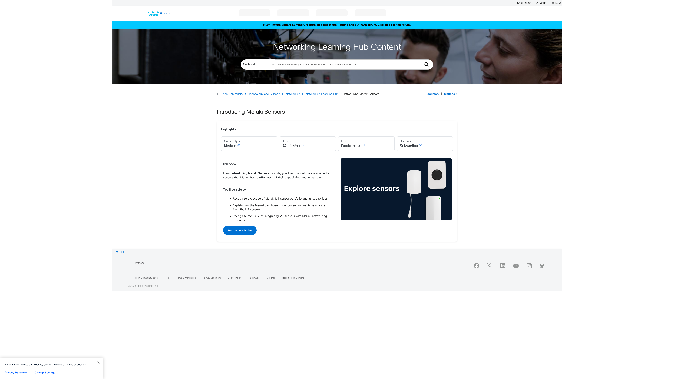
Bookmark (432, 94)
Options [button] (449, 94)
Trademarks (254, 278)
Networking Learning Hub (322, 94)
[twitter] (489, 265)
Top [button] (121, 252)
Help (167, 278)
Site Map (271, 278)
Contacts (139, 263)
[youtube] (516, 265)
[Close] (98, 362)
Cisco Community (231, 94)
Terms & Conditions (186, 278)
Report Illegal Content (293, 278)
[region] (51, 368)
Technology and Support (264, 94)
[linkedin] (502, 265)
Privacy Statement (16, 372)
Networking (293, 94)
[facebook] (476, 265)
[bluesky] (542, 265)
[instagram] (529, 265)
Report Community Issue (146, 278)
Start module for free (239, 230)
